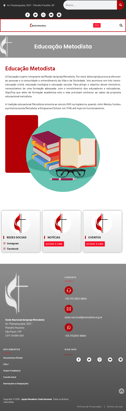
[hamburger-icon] (97, 25)
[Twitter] (35, 15)
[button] (121, 25)
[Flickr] (59, 15)
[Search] (120, 5)
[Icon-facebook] (27, 15)
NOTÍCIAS (54, 237)
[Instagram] (43, 15)
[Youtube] (51, 15)
